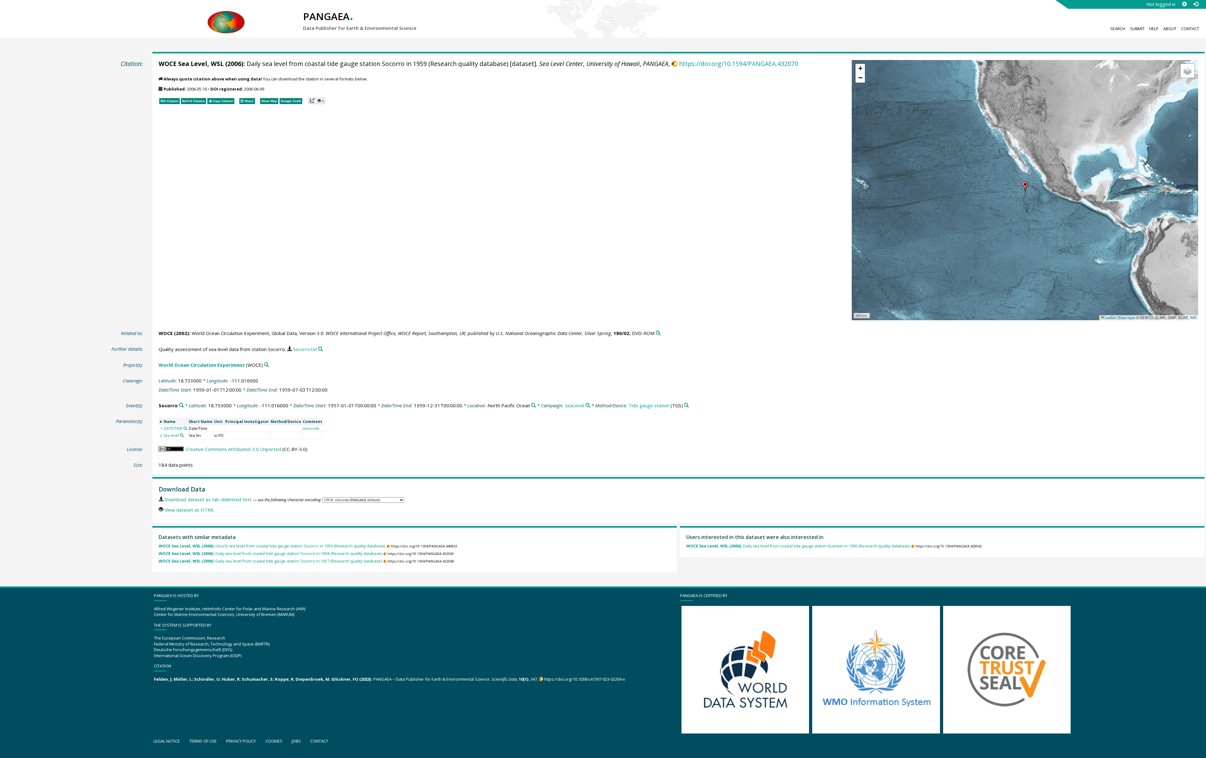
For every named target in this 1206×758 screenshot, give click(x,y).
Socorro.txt (305, 349)
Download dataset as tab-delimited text (208, 499)
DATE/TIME (173, 428)
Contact (1190, 28)
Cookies (273, 741)
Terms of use (203, 741)
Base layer (1126, 317)
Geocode (311, 428)
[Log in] (1195, 4)
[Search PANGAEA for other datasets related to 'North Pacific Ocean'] (533, 405)
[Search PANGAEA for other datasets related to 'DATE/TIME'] (185, 428)
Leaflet (1110, 317)
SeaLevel (574, 405)
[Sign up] (1184, 4)
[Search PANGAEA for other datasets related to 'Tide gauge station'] (686, 405)
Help (1154, 28)
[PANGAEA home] (226, 16)
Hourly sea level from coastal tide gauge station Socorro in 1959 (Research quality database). (272, 546)
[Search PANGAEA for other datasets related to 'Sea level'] (182, 435)
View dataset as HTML (189, 510)
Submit (1137, 28)
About (1169, 28)
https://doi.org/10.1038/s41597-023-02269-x (584, 679)
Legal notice (167, 741)
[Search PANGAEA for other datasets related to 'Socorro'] (181, 405)
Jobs (296, 741)
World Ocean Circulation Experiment (202, 365)
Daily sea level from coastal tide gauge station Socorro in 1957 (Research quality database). (271, 561)
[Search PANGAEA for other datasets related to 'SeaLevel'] (587, 405)
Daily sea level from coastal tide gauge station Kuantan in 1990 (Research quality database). (798, 546)
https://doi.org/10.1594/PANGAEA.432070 (738, 63)
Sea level (171, 435)
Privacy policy (241, 741)
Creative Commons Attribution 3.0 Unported (233, 449)
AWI (1193, 317)
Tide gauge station (648, 405)
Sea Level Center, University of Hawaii (589, 63)
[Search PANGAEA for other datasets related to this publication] (658, 333)
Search (1117, 28)
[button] (1025, 186)
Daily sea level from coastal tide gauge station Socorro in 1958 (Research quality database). (271, 553)
